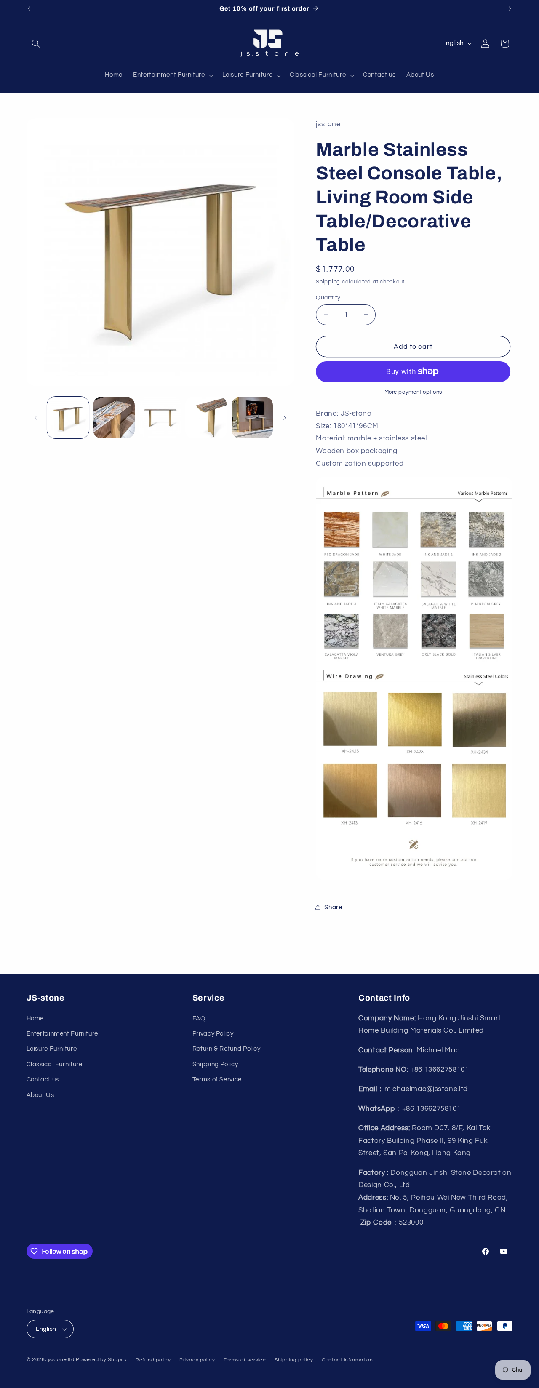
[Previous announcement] (29, 8)
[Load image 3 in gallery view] (160, 417)
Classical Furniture (55, 1064)
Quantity (328, 297)
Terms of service (245, 1360)
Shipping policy (294, 1360)
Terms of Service (217, 1079)
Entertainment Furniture (63, 1033)
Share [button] (333, 907)
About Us (40, 1095)
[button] (36, 43)
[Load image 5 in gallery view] (252, 417)
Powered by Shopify (101, 1359)
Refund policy (153, 1360)
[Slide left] (36, 417)
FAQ (198, 1018)
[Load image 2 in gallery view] (114, 417)
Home (35, 1018)
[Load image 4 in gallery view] (206, 417)
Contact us (43, 1079)
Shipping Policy (215, 1064)
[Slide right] (284, 417)
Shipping (328, 281)
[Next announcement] (510, 8)
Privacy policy (197, 1360)
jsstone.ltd (61, 1359)
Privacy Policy (213, 1033)
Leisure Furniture (52, 1049)
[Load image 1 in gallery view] (68, 417)
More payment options (413, 392)
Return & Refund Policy (226, 1049)
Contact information (347, 1360)
